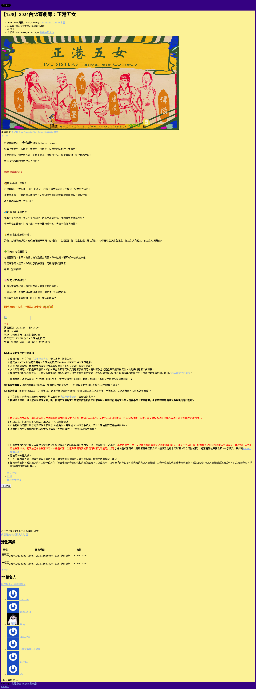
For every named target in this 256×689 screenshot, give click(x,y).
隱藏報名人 (19, 584)
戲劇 (9, 476)
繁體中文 (16, 683)
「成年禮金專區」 (40, 359)
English (25, 683)
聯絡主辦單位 (47, 32)
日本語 (33, 683)
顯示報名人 (7, 584)
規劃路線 (6, 534)
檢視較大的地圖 (19, 534)
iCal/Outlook (45, 22)
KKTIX (5, 686)
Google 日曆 (59, 22)
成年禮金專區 (14, 480)
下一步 (4, 136)
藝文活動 (12, 473)
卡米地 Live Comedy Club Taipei (27, 132)
